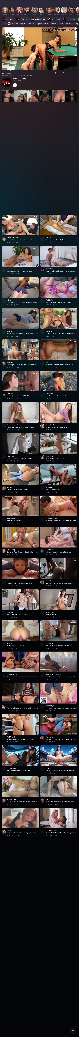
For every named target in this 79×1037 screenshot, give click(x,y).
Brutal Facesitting (19, 79)
